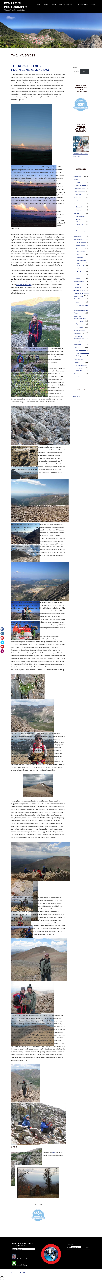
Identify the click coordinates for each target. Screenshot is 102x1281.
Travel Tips (76, 377)
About (93, 4)
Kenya (78, 182)
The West (80, 272)
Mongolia (78, 194)
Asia (75, 191)
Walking (76, 362)
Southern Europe (81, 228)
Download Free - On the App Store (80, 155)
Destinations (81, 4)
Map (77, 350)
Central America (79, 204)
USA (77, 248)
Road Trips (77, 333)
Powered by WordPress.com (21, 1273)
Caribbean (77, 198)
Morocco (78, 185)
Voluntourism (78, 359)
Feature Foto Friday (79, 290)
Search (46, 4)
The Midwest (81, 252)
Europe (76, 213)
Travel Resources (65, 4)
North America (78, 239)
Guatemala (79, 207)
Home (39, 4)
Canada (78, 242)
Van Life (76, 347)
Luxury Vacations (79, 330)
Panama (78, 210)
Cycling (76, 302)
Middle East (78, 236)
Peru (77, 284)
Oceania (77, 278)
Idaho (80, 275)
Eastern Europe (80, 216)
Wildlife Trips (78, 374)
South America (79, 281)
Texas (80, 269)
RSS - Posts (76, 397)
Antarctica (77, 188)
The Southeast (81, 260)
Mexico (78, 245)
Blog (54, 4)
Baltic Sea (80, 224)
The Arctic (77, 287)
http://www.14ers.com (23, 284)
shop (53, 1152)
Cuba (77, 201)
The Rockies (79, 327)
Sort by (69, 1247)
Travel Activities (78, 293)
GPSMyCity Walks (81, 365)
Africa (76, 179)
